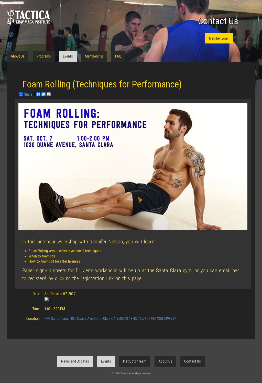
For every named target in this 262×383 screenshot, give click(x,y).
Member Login (219, 38)
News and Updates (75, 361)
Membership (94, 56)
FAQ (118, 56)
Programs (44, 56)
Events (68, 56)
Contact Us (218, 21)
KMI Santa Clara (56, 318)
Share (28, 94)
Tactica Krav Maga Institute (28, 17)
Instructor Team (134, 361)
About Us (18, 56)
